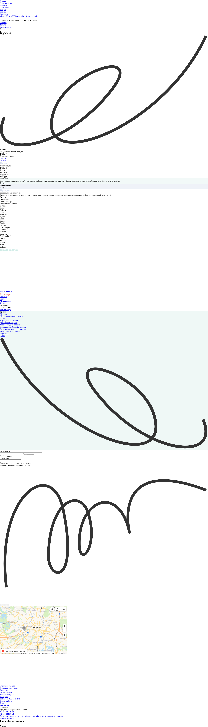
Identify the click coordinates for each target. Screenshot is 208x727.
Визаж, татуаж (6, 27)
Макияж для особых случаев (11, 316)
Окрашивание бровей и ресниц (13, 327)
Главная (3, 23)
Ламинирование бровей (10, 331)
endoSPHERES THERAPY (11, 699)
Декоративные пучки (8, 323)
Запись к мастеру (3, 298)
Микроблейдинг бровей (10, 325)
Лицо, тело (4, 690)
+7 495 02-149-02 (7, 16)
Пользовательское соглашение (12, 716)
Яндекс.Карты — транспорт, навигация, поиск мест (15, 609)
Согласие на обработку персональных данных (44, 716)
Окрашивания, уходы (9, 688)
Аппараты (4, 697)
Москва (2, 607)
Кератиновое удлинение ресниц (13, 329)
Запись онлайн (3, 159)
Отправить (4, 605)
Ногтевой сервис (7, 694)
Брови (2, 318)
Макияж (3, 314)
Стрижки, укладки (7, 686)
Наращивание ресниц (9, 320)
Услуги (3, 25)
